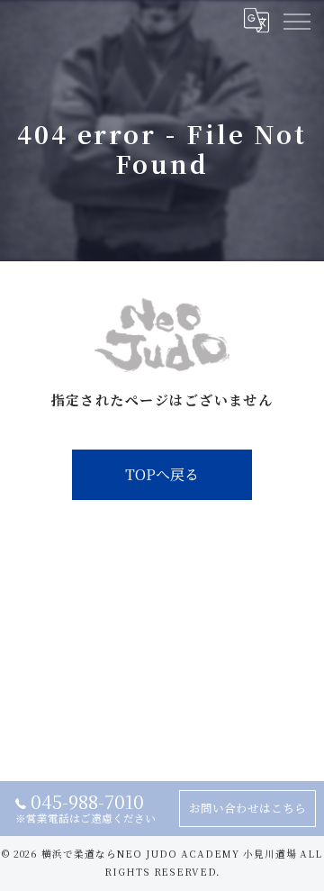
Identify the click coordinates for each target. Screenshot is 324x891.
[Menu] (296, 20)
